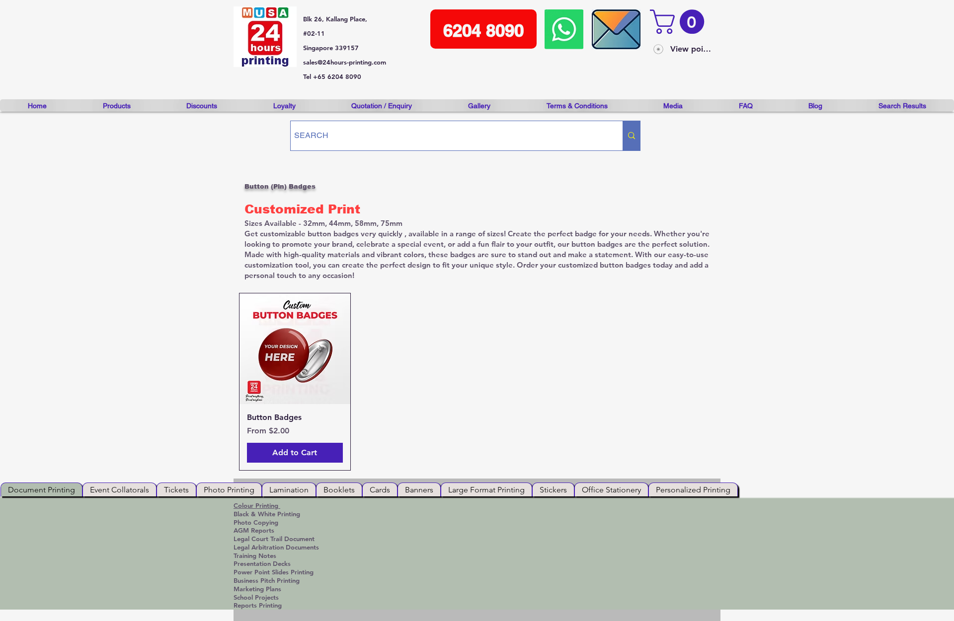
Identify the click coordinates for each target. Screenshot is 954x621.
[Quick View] (294, 348)
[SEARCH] (631, 135)
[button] (680, 21)
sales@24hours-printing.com (344, 62)
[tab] (41, 489)
